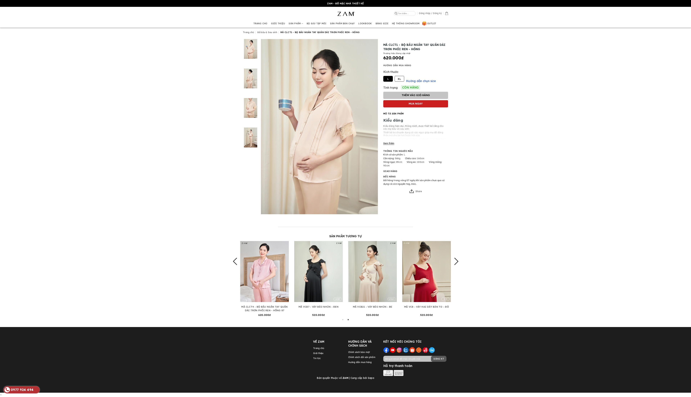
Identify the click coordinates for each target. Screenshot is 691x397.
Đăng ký (438, 358)
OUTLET (431, 23)
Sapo (371, 378)
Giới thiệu (278, 23)
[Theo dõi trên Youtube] (393, 349)
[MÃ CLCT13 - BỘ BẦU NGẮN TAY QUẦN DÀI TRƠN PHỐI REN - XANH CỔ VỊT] (372, 271)
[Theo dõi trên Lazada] (419, 349)
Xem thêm (388, 143)
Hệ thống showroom (405, 23)
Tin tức (317, 358)
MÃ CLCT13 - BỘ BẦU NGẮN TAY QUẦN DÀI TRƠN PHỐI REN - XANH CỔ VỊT (372, 308)
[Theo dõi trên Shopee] (412, 349)
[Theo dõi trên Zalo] (406, 349)
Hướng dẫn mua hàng (397, 65)
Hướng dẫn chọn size (421, 81)
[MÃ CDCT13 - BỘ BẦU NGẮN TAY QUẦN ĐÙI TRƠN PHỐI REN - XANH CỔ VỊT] (264, 271)
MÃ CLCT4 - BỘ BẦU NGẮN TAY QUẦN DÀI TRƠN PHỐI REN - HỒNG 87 (426, 308)
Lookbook (365, 23)
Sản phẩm (295, 23)
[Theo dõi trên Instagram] (399, 349)
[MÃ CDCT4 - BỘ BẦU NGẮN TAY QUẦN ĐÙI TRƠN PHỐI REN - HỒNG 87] (318, 271)
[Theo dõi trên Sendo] (425, 349)
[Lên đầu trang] (1, 394)
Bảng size (382, 23)
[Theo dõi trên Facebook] (386, 349)
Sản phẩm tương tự (345, 236)
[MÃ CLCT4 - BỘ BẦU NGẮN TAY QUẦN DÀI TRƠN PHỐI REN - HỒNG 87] (426, 271)
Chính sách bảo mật (359, 352)
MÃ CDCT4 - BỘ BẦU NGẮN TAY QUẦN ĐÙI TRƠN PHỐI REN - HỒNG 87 (318, 308)
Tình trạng (390, 87)
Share (418, 191)
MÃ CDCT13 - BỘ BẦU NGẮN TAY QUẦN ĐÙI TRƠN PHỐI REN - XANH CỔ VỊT (264, 308)
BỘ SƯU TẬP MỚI (316, 23)
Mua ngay (416, 103)
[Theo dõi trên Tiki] (432, 349)
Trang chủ (260, 23)
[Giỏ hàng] (446, 13)
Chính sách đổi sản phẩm (361, 357)
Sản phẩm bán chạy (342, 23)
